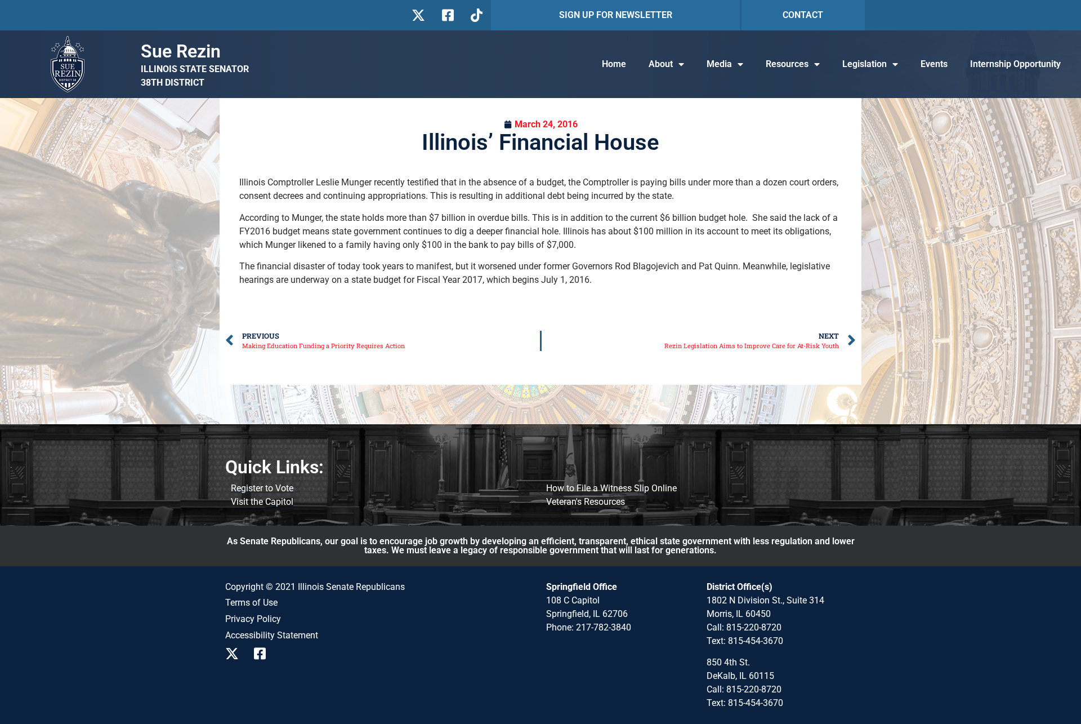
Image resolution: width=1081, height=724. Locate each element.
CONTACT (803, 15)
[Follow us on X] (418, 15)
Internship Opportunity (1015, 64)
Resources (787, 64)
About (661, 64)
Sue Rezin (181, 51)
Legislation (864, 64)
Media (719, 64)
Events (934, 64)
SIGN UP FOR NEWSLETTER (615, 15)
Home (614, 64)
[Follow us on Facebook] (447, 15)
